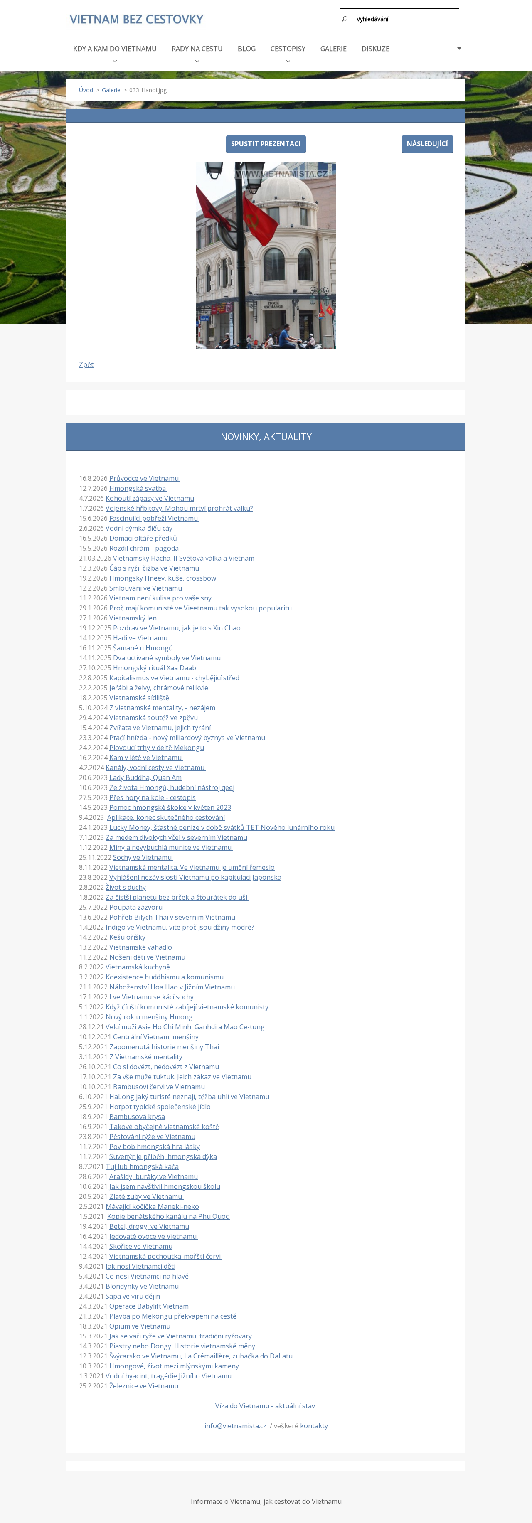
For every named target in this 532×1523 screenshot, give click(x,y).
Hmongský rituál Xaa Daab (154, 667)
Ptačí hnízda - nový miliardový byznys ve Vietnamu (188, 737)
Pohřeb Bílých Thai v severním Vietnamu (173, 917)
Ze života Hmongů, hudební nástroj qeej (171, 787)
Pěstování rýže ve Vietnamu (152, 1136)
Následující (427, 143)
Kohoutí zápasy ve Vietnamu (150, 498)
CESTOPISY (288, 48)
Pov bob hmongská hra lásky (154, 1146)
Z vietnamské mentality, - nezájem (163, 707)
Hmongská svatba (138, 488)
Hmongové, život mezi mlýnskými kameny (174, 1365)
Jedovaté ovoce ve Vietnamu (153, 1236)
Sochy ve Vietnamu (143, 857)
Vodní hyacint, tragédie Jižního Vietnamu (169, 1375)
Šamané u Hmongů (142, 647)
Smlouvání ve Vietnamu (146, 588)
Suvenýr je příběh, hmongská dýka (163, 1156)
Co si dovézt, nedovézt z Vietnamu (167, 1066)
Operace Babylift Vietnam (149, 1306)
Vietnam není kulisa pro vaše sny (160, 598)
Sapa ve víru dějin (133, 1296)
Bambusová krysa (137, 1116)
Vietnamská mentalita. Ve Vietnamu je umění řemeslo (192, 867)
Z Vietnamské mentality (145, 1056)
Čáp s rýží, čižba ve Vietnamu (154, 568)
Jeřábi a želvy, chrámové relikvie (158, 687)
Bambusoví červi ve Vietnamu (159, 1086)
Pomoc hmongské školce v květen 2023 (170, 807)
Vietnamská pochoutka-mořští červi (165, 1256)
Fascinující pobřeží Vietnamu (154, 518)
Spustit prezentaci (266, 143)
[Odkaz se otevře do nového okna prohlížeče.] (266, 255)
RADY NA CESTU (197, 48)
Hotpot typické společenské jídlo (160, 1106)
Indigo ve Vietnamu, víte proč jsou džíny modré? (181, 927)
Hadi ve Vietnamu (140, 637)
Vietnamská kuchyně (138, 967)
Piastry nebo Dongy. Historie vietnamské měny (183, 1346)
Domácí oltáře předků (143, 538)
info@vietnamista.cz (235, 1425)
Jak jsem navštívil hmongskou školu (164, 1186)
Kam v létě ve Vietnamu (146, 757)
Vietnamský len (133, 617)
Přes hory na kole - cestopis (152, 797)
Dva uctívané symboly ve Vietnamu (167, 657)
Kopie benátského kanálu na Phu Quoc (168, 1216)
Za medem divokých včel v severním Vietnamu (176, 837)
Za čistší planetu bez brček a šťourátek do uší (177, 897)
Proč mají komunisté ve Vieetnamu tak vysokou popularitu (201, 608)
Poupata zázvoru (136, 907)
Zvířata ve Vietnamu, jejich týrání (160, 727)
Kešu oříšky (128, 937)
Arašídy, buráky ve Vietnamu (153, 1176)
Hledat (345, 18)
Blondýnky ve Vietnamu (142, 1286)
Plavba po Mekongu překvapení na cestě (172, 1316)
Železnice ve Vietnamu (143, 1385)
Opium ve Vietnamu (139, 1326)
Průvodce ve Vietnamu (144, 478)
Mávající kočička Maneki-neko (152, 1206)
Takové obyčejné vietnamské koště (164, 1126)
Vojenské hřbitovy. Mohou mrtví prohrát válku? (179, 508)
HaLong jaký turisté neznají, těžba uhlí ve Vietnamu (189, 1096)
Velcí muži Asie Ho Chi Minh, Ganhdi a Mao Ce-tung (185, 1026)
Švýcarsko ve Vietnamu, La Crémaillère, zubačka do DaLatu (201, 1356)
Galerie (111, 90)
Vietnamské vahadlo (140, 947)
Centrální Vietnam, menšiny (156, 1036)
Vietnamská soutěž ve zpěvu (153, 717)
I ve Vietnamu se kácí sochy (152, 996)
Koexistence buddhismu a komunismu (165, 977)
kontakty (314, 1425)
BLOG (247, 48)
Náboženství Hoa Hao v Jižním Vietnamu (172, 987)
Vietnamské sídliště (139, 697)
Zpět (86, 364)
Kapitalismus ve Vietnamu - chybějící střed (174, 677)
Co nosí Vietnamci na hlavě (147, 1276)
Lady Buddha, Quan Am (145, 777)
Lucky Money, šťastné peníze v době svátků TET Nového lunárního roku (222, 827)
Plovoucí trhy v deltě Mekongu (156, 747)
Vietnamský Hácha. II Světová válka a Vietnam (183, 558)
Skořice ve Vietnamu (140, 1246)
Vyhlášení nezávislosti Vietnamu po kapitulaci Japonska (195, 877)
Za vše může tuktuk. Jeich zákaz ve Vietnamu (183, 1076)
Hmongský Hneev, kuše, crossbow (162, 578)
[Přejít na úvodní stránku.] (136, 19)
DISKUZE (375, 48)
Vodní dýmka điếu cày (139, 528)
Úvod (86, 90)
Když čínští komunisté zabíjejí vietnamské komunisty (187, 1006)
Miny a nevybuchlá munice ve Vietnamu (171, 847)
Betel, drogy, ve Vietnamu (149, 1226)
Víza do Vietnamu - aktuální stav (266, 1405)
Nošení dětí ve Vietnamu (146, 957)
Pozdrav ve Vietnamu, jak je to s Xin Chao (177, 627)
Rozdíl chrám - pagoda (144, 548)
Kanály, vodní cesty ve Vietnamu (156, 767)
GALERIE (333, 48)
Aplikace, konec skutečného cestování (166, 817)
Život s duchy (126, 887)
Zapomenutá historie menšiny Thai (164, 1046)
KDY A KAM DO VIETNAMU (115, 48)
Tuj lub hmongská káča (142, 1166)
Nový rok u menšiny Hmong (150, 1016)
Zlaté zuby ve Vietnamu (146, 1196)
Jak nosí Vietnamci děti (140, 1266)
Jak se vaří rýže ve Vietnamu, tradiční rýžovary (180, 1336)
